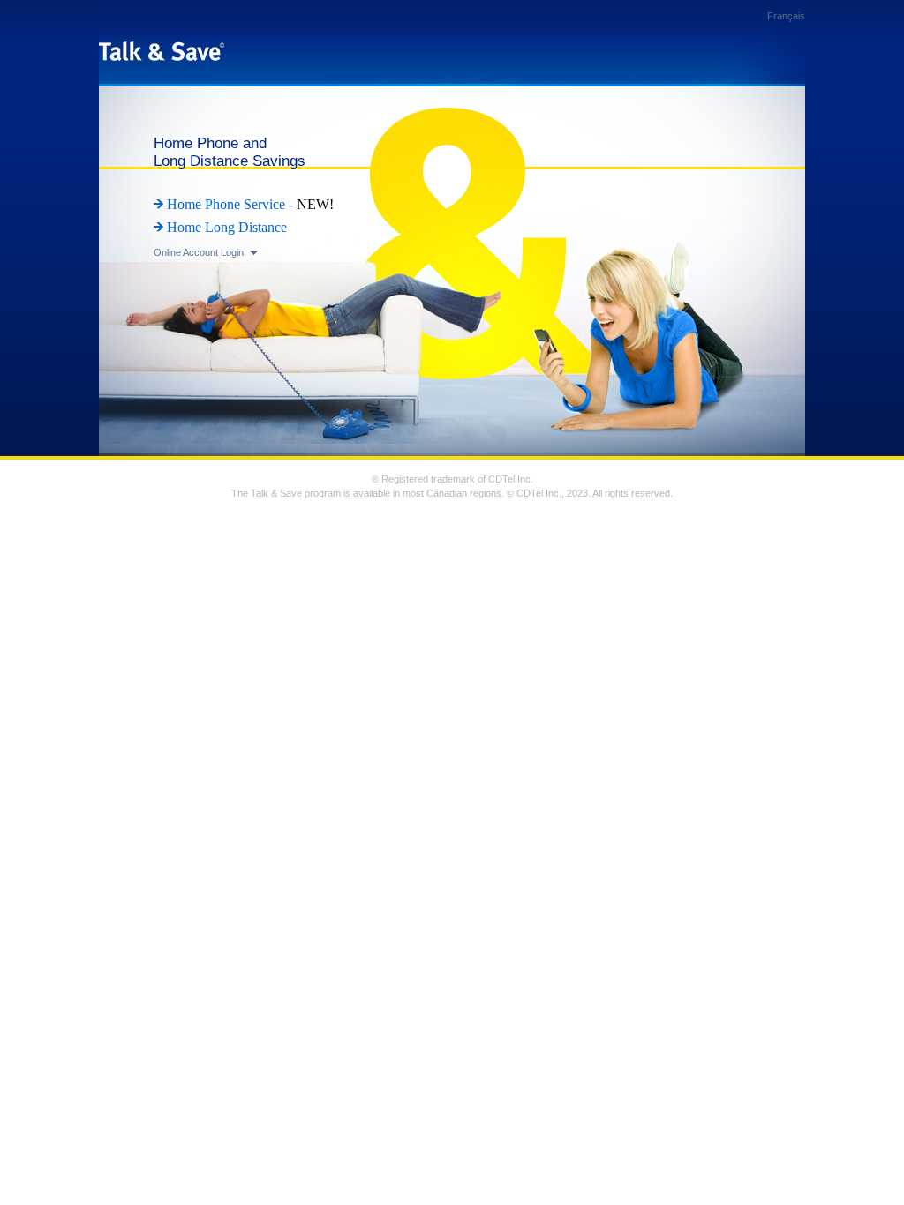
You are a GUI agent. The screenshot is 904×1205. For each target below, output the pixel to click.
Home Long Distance (227, 227)
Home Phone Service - (232, 204)
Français (786, 16)
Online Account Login (199, 252)
